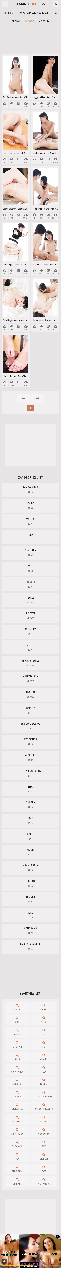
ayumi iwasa (17, 1134)
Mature (30, 521)
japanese (44, 1059)
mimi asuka (17, 1109)
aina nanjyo (44, 1134)
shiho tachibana (44, 1096)
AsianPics (30, 4)
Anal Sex (30, 552)
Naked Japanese (30, 946)
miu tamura (44, 1183)
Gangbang (30, 930)
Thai (30, 789)
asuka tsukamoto (44, 1109)
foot (44, 1171)
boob (17, 1022)
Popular (29, 20)
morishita (17, 1121)
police (44, 1022)
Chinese (30, 584)
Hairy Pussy (30, 678)
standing (17, 1183)
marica (17, 1096)
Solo (31, 820)
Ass (30, 915)
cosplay (17, 1009)
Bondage (30, 883)
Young (30, 505)
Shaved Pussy (30, 663)
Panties (30, 647)
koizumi (44, 1084)
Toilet (30, 836)
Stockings (30, 741)
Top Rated (43, 20)
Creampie (30, 899)
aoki (44, 1034)
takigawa (17, 1146)
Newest (16, 20)
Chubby (30, 804)
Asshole (30, 757)
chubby (43, 1009)
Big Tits (30, 615)
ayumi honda (17, 1072)
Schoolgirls (30, 489)
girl (44, 1047)
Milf (30, 568)
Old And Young (30, 726)
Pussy (30, 600)
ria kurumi (17, 1171)
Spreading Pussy (30, 773)
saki (44, 1146)
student (44, 1159)
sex (17, 1159)
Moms (30, 852)
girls (17, 1059)
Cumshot (30, 694)
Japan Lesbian (31, 867)
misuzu (43, 1121)
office (17, 1034)
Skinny (30, 710)
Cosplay (30, 631)
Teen (30, 537)
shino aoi (17, 1047)
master (17, 1084)
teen (44, 1072)
